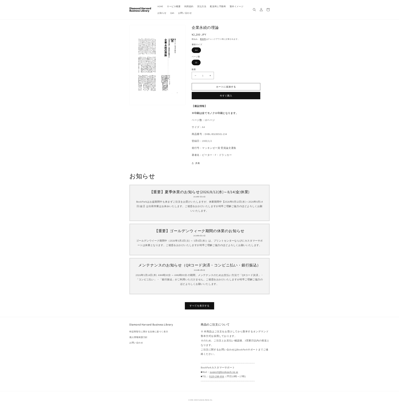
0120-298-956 (216, 376)
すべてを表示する (199, 305)
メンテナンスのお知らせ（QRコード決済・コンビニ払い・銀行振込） (199, 265)
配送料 (203, 39)
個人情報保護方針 (138, 337)
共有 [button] (197, 163)
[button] (254, 9)
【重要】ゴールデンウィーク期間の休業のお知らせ (199, 230)
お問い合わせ (136, 342)
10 (196, 62)
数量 (194, 69)
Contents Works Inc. (205, 400)
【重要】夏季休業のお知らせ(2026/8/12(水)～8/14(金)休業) (199, 191)
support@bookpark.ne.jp (224, 372)
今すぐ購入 (226, 95)
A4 (196, 50)
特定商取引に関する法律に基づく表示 (148, 331)
